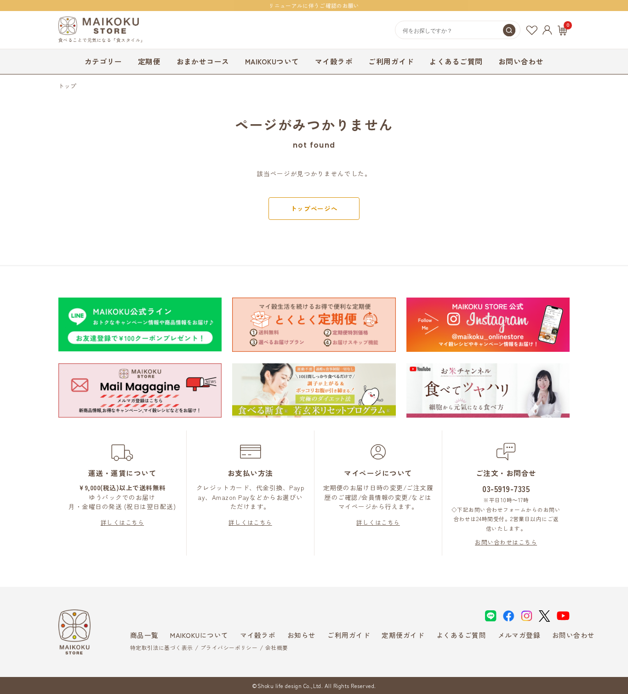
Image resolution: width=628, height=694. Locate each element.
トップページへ (314, 208)
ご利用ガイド (391, 61)
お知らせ (301, 635)
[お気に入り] (531, 30)
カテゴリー (103, 61)
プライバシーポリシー (228, 647)
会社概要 (276, 647)
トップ (67, 85)
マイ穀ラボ (334, 61)
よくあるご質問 (455, 61)
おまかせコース (203, 61)
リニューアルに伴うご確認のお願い (314, 5)
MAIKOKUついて (272, 61)
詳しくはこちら (122, 522)
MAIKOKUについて (199, 635)
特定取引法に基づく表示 (161, 647)
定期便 (149, 61)
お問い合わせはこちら (506, 542)
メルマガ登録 (519, 635)
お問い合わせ (521, 61)
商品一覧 (144, 635)
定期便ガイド (403, 635)
